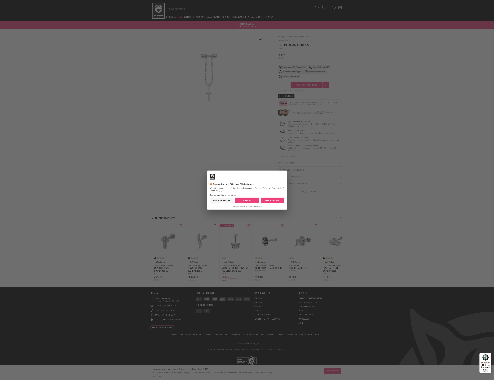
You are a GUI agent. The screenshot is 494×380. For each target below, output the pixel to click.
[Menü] (489, 354)
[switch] (485, 370)
